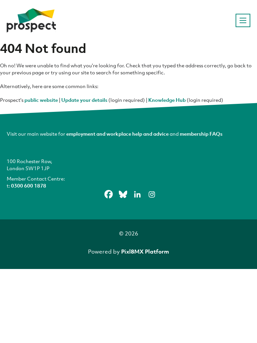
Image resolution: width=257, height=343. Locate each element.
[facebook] (109, 194)
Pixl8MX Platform (145, 251)
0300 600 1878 (28, 185)
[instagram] (152, 194)
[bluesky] (123, 194)
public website (41, 99)
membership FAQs (201, 133)
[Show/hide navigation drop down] (243, 20)
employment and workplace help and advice (117, 133)
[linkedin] (138, 194)
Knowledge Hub (167, 99)
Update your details (84, 99)
